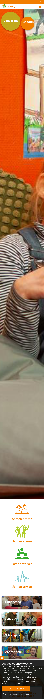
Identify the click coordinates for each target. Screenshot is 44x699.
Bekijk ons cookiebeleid (11, 683)
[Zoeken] (36, 2)
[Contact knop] (40, 2)
